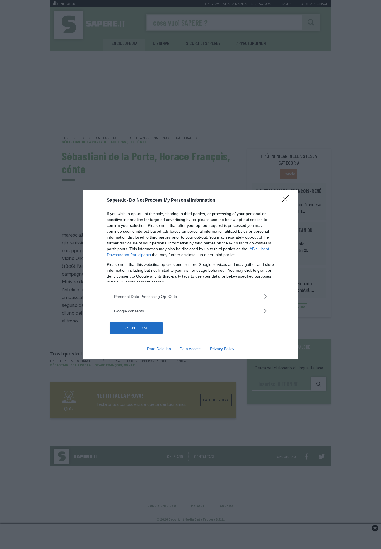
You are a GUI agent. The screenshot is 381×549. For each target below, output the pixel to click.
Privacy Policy (222, 348)
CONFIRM (136, 328)
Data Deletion (159, 348)
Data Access (190, 348)
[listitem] (190, 296)
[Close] (287, 200)
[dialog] (190, 274)
